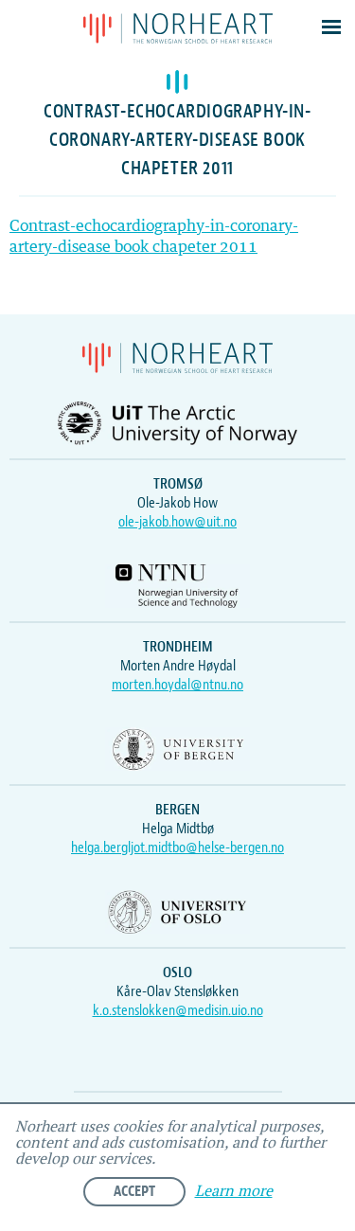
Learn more (234, 1192)
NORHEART (178, 28)
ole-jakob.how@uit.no (177, 521)
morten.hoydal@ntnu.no (177, 684)
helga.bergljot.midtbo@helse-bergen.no (177, 847)
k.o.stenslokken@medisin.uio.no (178, 1010)
